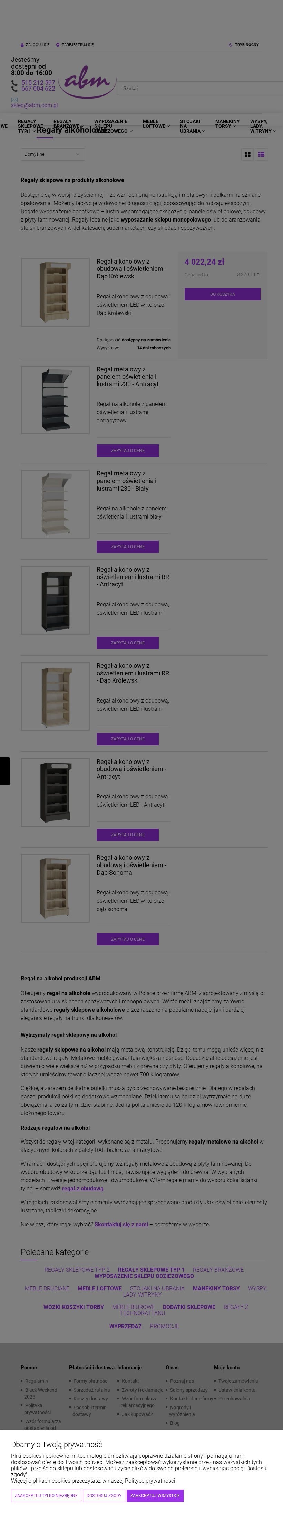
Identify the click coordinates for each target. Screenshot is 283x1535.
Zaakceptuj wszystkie (155, 1495)
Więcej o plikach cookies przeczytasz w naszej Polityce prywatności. (94, 1480)
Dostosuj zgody (104, 1495)
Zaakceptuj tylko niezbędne (46, 1495)
